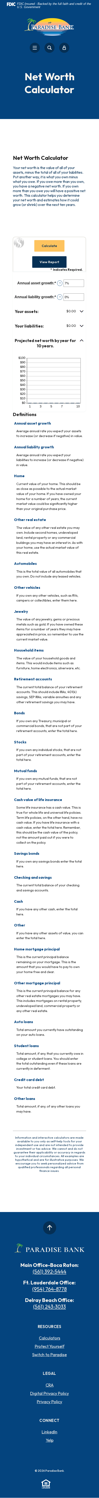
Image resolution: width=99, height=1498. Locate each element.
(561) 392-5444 (49, 1271)
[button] (49, 311)
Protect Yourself (49, 1346)
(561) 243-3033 (49, 1306)
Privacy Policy (49, 1401)
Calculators (49, 1338)
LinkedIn (49, 1432)
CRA (50, 1385)
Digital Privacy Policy (49, 1393)
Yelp (49, 1440)
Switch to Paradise (49, 1354)
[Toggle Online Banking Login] (64, 48)
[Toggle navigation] (35, 48)
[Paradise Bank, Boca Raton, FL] (49, 26)
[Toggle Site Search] (49, 48)
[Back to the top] (49, 1227)
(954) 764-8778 (49, 1289)
